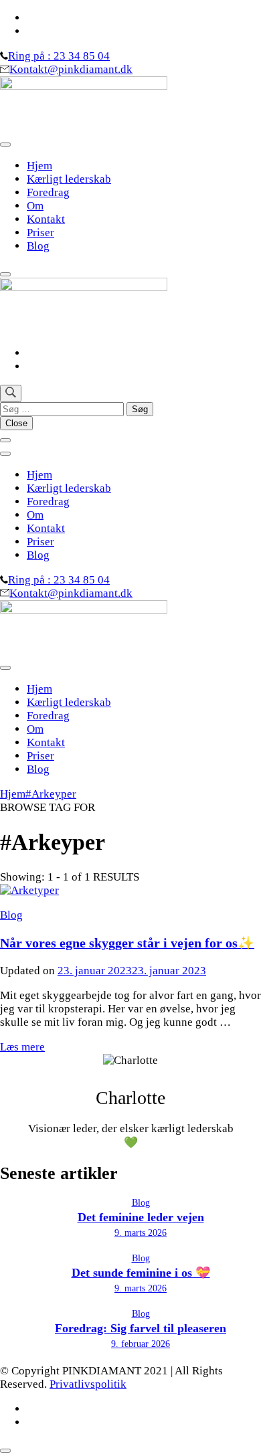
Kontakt (46, 219)
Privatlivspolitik (88, 1384)
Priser (40, 232)
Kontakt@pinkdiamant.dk (71, 69)
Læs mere (22, 1046)
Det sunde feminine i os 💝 (141, 1272)
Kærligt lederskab (69, 179)
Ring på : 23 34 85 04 (59, 56)
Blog (38, 246)
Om (35, 205)
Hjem (39, 165)
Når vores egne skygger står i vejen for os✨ (127, 942)
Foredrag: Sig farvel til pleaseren (140, 1328)
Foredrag (48, 192)
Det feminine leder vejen (141, 1217)
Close (16, 423)
